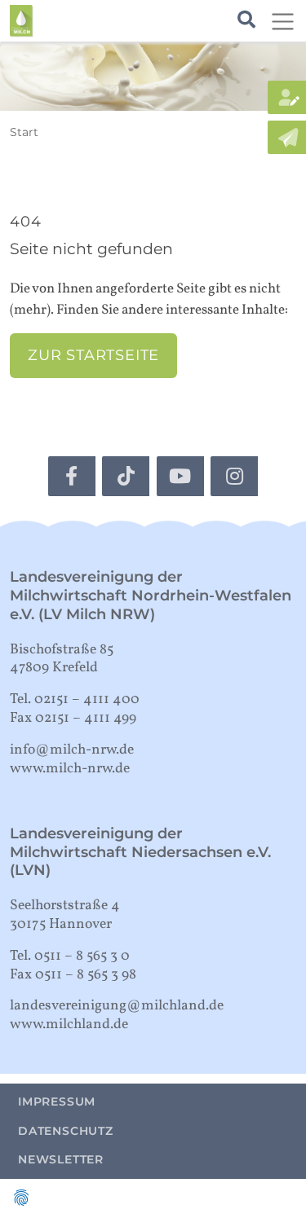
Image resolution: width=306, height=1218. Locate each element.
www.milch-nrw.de (70, 769)
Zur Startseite (93, 354)
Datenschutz (65, 1130)
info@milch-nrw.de (72, 750)
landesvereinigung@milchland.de (117, 1006)
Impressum (56, 1101)
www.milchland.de (69, 1024)
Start (24, 132)
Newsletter (61, 1159)
